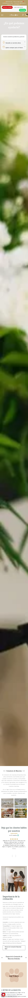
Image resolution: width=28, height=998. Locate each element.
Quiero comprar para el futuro (14, 47)
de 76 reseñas (13, 835)
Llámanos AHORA (7, 7)
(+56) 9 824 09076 (18, 7)
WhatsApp (22, 10)
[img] (14, 833)
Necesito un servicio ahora (13, 43)
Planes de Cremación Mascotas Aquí (13, 947)
